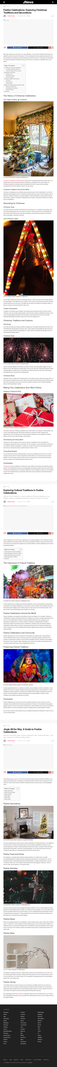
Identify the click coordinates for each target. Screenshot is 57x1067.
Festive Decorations (8, 790)
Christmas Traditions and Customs (11, 78)
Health (22, 1020)
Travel (39, 1031)
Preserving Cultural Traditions (10, 556)
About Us (5, 1059)
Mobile (22, 1035)
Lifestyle (23, 1029)
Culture (8, 6)
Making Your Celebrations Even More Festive (14, 85)
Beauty (5, 1020)
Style (39, 1027)
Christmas (5, 466)
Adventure (5, 1012)
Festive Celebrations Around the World (12, 553)
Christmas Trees (9, 74)
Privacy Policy (28, 1059)
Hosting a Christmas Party (11, 86)
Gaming (22, 1016)
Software (40, 1020)
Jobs (22, 1027)
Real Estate (23, 1041)
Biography (5, 1022)
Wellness (40, 1039)
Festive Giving (7, 799)
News (22, 1039)
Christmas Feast (9, 81)
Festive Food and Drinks (9, 792)
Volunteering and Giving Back (12, 88)
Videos (39, 1035)
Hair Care (23, 1018)
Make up (23, 1031)
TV (38, 1033)
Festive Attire (7, 797)
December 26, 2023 (21, 16)
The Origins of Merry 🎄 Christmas (13, 69)
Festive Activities (8, 794)
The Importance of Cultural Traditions (12, 551)
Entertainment (6, 1035)
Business (5, 1025)
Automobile (6, 1018)
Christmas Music (9, 83)
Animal (5, 1014)
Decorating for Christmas (9, 72)
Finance (5, 1041)
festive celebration (19, 993)
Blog (10, 1059)
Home (4, 6)
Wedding (40, 1037)
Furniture (23, 1014)
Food (4, 1043)
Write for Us (46, 1059)
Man (22, 1033)
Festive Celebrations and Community (12, 555)
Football (23, 1012)
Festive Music (7, 795)
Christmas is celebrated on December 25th (13, 180)
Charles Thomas (11, 16)
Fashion (5, 1039)
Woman (39, 1041)
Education (5, 1033)
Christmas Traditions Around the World (13, 70)
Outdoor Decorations (10, 77)
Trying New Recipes (10, 89)
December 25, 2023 (21, 501)
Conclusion (6, 91)
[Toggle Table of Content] (22, 65)
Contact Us (16, 1059)
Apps (4, 1016)
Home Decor (23, 1022)
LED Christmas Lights (10, 75)
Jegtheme (30, 1062)
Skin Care (40, 1016)
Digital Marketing (7, 1031)
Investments (23, 1025)
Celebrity (5, 1027)
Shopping (40, 1014)
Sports (39, 1022)
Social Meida (41, 1018)
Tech (39, 1029)
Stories (39, 1025)
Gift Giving (8, 80)
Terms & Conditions (37, 1059)
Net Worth (23, 1037)
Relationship (41, 1012)
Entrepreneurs (6, 1037)
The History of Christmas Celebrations (12, 67)
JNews (7, 1062)
